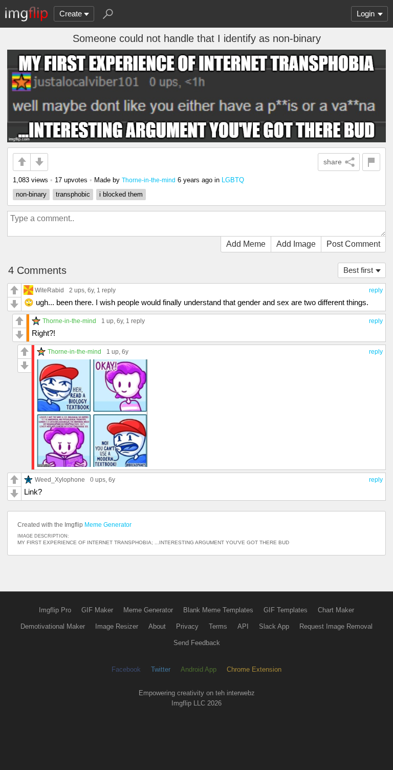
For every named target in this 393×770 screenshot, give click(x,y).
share (332, 162)
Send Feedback (196, 643)
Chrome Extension (254, 669)
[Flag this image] (371, 162)
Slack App (274, 626)
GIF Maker (97, 610)
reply (376, 290)
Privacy (187, 626)
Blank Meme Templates (218, 610)
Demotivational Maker (52, 626)
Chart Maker (336, 610)
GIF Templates (286, 610)
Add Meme (246, 244)
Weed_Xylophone (60, 479)
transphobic (73, 194)
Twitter (160, 669)
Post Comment (353, 244)
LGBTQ (233, 180)
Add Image (296, 244)
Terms (218, 626)
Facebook (126, 669)
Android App (198, 669)
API (243, 626)
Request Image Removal (336, 626)
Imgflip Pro (55, 610)
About (157, 626)
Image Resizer (116, 626)
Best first (358, 270)
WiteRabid (49, 290)
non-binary (31, 194)
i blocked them (121, 194)
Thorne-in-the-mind (149, 180)
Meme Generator (108, 524)
